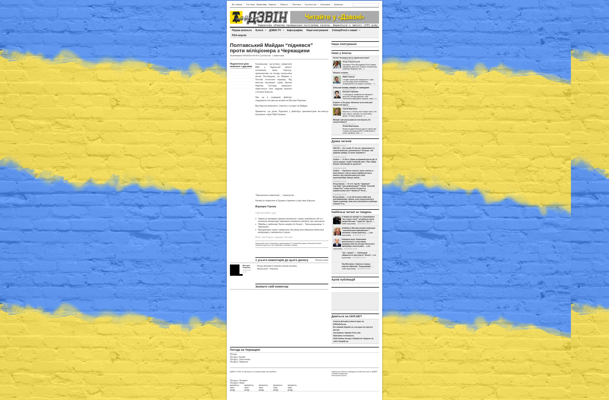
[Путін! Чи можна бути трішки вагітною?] (337, 64)
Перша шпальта (242, 30)
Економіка (325, 4)
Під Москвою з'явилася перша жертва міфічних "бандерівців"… (357, 265)
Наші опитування (317, 30)
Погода (233, 354)
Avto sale (356, 333)
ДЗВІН (232, 372)
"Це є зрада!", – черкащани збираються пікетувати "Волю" (356, 254)
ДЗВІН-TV (275, 30)
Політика (296, 4)
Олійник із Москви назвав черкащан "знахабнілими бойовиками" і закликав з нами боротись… (358, 230)
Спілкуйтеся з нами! (344, 30)
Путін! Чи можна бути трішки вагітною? (351, 58)
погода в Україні (352, 338)
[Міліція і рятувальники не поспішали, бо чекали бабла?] (337, 129)
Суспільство (311, 4)
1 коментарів (278, 56)
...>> (363, 69)
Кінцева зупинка (340, 73)
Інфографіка (295, 30)
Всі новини (237, 4)
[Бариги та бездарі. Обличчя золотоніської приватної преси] (337, 112)
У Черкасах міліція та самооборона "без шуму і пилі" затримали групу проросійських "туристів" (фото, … (358, 219)
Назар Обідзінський (351, 62)
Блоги (259, 30)
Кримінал (338, 4)
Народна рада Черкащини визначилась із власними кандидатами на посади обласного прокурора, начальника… (358, 242)
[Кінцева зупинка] (337, 80)
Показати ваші (321, 260)
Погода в (237, 383)
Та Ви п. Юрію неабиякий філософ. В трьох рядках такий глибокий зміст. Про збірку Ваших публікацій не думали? (355, 161)
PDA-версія (239, 35)
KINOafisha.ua (339, 324)
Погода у (237, 357)
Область (284, 4)
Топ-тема (250, 4)
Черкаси (272, 4)
